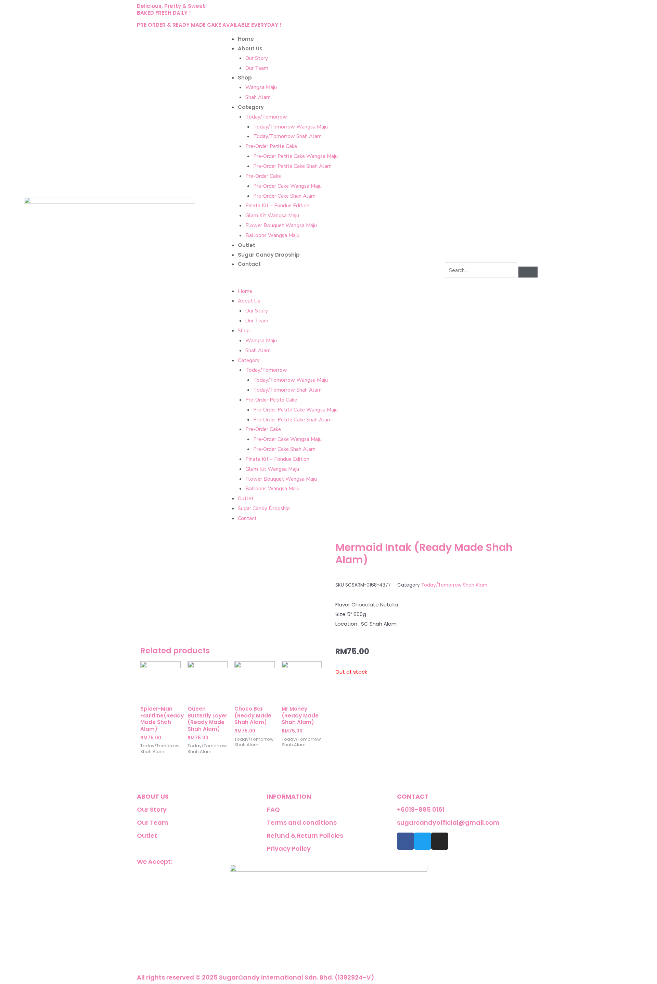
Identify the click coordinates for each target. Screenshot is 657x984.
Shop (245, 77)
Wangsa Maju (261, 87)
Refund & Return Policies (305, 835)
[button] (328, 281)
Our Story (256, 58)
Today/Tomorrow (266, 116)
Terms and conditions (302, 822)
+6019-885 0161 (421, 809)
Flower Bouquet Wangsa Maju (281, 225)
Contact (249, 264)
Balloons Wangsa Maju (272, 235)
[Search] (528, 272)
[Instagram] (439, 841)
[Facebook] (405, 841)
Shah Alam (258, 97)
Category (251, 107)
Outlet (246, 245)
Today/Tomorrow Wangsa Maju (290, 126)
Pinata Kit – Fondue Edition (277, 205)
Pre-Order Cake (263, 176)
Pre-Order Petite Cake (271, 146)
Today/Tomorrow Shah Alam (287, 136)
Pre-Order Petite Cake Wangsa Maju (295, 156)
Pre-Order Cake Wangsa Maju (287, 186)
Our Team (256, 68)
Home (246, 38)
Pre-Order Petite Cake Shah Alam (292, 166)
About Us (250, 48)
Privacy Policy (289, 848)
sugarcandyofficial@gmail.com (448, 822)
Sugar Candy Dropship (269, 254)
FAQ (273, 809)
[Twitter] (422, 841)
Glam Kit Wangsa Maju (272, 215)
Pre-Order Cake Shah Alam (284, 196)
